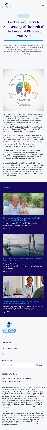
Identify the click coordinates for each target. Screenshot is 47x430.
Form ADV (6, 378)
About (4, 337)
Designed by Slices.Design (11, 382)
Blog (3, 354)
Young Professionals (9, 348)
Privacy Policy (25, 378)
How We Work (7, 343)
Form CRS (15, 378)
